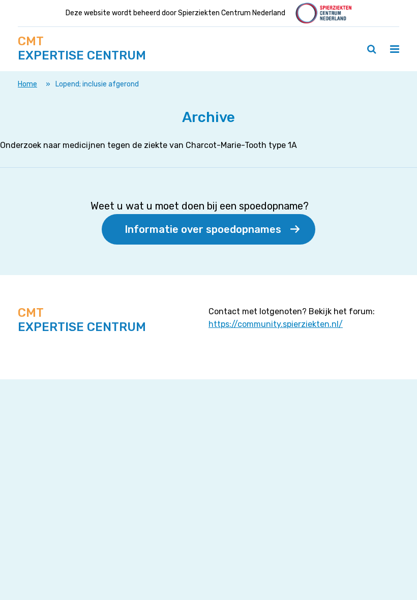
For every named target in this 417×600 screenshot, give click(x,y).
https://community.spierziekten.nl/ (275, 324)
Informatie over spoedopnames (203, 229)
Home (27, 84)
